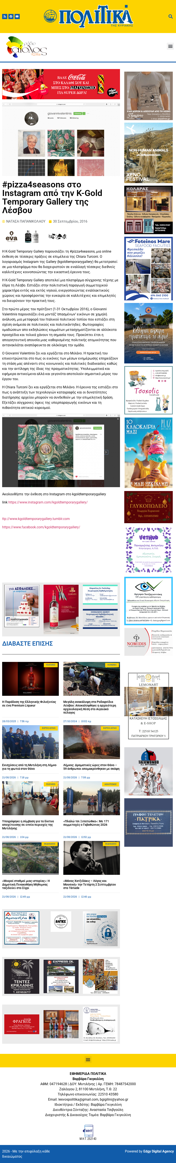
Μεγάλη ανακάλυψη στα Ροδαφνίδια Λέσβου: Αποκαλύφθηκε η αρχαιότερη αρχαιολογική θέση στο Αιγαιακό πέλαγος (89, 707)
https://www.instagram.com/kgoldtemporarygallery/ (48, 502)
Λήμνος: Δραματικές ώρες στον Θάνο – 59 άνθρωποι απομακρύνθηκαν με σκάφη (91, 766)
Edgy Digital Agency (158, 1151)
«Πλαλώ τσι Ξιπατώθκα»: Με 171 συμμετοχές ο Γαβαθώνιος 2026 (86, 823)
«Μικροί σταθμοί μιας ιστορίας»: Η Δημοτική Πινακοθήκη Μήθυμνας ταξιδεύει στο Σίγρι (26, 884)
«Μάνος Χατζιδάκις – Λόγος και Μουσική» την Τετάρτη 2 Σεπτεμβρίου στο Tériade (89, 884)
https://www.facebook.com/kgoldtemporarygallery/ (41, 527)
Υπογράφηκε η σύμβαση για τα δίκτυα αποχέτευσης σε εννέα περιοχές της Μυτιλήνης (28, 825)
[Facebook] (11, 16)
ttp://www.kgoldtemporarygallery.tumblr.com (36, 519)
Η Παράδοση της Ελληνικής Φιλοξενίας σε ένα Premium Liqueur (29, 703)
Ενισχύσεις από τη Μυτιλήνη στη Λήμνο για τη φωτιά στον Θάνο (29, 766)
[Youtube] (17, 16)
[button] (170, 46)
